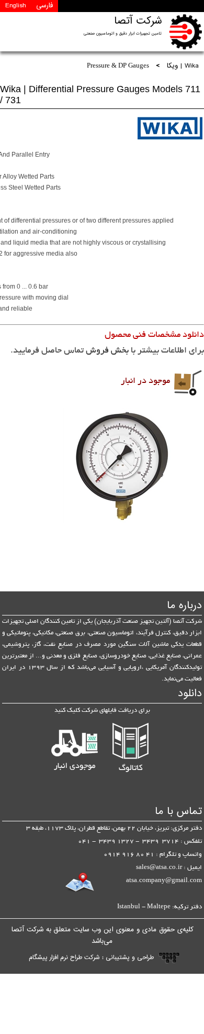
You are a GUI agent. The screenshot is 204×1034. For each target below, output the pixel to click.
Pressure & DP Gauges (118, 66)
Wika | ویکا (183, 66)
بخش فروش (107, 351)
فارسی (44, 6)
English (15, 6)
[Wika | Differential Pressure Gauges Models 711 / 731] (120, 465)
